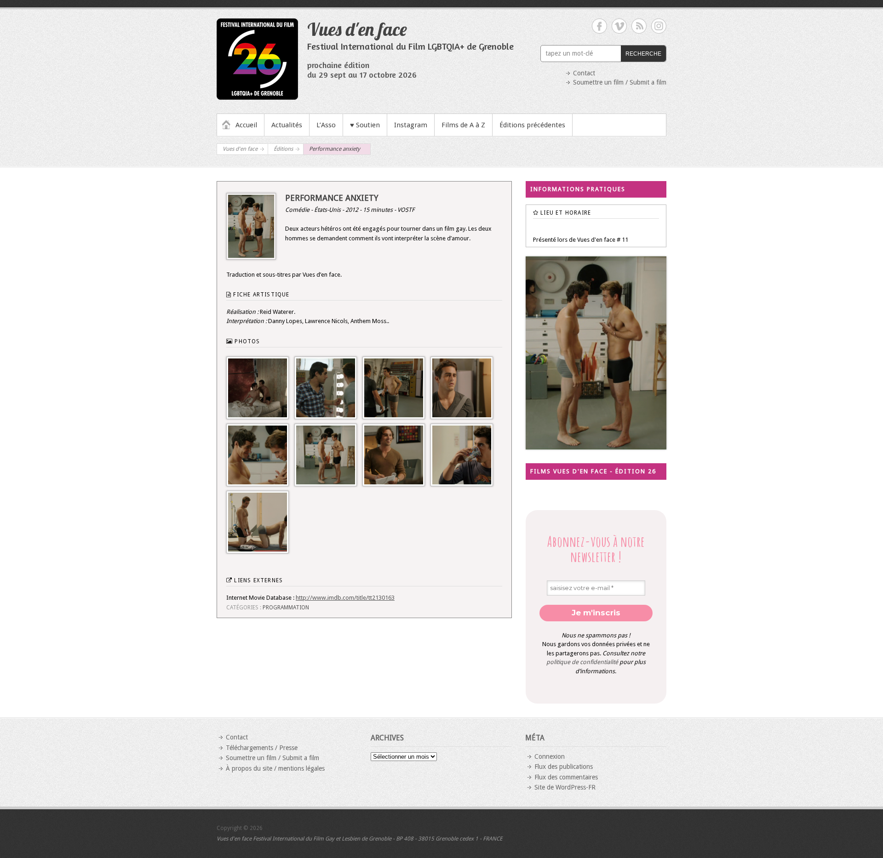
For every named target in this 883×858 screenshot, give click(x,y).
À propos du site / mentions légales (275, 768)
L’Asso (326, 125)
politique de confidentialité (582, 662)
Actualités (286, 125)
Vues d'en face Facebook (599, 26)
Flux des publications (563, 766)
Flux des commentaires (566, 777)
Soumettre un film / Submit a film (619, 82)
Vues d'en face (357, 28)
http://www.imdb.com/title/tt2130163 (345, 597)
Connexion (549, 756)
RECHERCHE (643, 54)
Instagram (410, 125)
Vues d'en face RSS (639, 26)
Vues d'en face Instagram (658, 26)
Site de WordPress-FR (565, 787)
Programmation (286, 607)
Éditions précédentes (532, 125)
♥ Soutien (365, 125)
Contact (584, 73)
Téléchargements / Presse (262, 747)
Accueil (246, 125)
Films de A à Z (463, 125)
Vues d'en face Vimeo (619, 26)
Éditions (283, 149)
